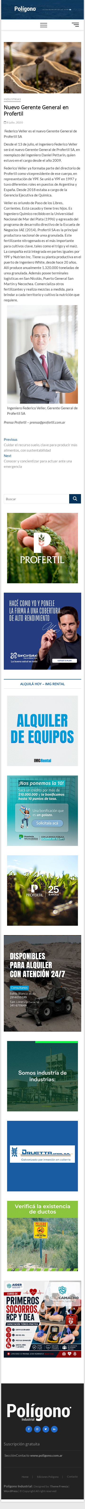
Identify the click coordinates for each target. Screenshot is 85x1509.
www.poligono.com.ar (46, 1455)
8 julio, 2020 (14, 122)
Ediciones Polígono (48, 1476)
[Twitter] (45, 1429)
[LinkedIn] (54, 1429)
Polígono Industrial (18, 1486)
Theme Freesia (59, 1486)
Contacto (72, 1476)
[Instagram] (37, 1429)
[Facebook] (29, 1429)
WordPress (11, 1491)
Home (25, 1476)
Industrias (12, 99)
